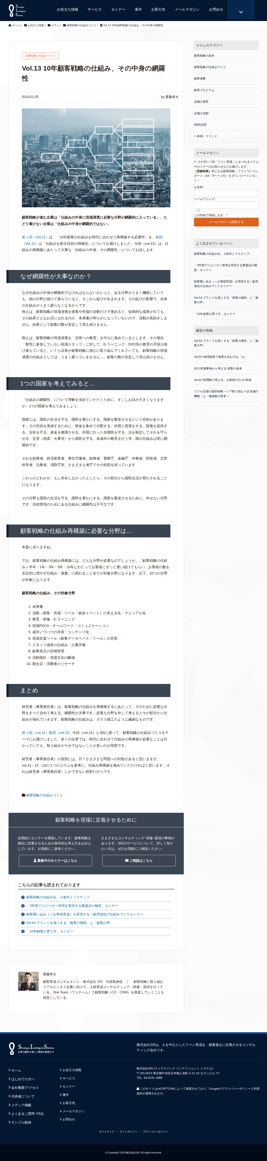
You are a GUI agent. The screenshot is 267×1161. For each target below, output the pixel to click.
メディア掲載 (21, 1105)
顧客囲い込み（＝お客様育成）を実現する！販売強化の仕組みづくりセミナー (84, 914)
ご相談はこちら (140, 860)
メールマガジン (187, 9)
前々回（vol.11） (35, 733)
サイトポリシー (128, 1131)
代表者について (23, 1096)
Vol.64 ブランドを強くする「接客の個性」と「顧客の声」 (69, 923)
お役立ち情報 (67, 9)
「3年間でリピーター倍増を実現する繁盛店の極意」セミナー (72, 905)
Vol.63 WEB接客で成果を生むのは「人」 (220, 356)
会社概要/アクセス (25, 1087)
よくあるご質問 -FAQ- (27, 1113)
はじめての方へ (23, 1079)
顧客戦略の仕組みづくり (44, 795)
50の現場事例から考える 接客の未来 (218, 368)
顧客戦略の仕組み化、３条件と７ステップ (58, 897)
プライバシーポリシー (236, 1088)
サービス (95, 9)
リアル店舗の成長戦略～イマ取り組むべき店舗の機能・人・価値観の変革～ (226, 394)
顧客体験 (200, 78)
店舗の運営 (201, 101)
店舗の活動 (201, 113)
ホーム (16, 1070)
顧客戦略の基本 (204, 55)
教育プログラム (204, 90)
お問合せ (216, 9)
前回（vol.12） (60, 733)
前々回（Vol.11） (35, 237)
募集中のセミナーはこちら (57, 860)
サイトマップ (106, 1131)
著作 (138, 9)
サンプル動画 (21, 1122)
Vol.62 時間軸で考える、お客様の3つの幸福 (222, 380)
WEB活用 (200, 124)
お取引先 (158, 9)
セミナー (118, 9)
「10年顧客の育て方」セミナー (49, 931)
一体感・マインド (205, 136)
